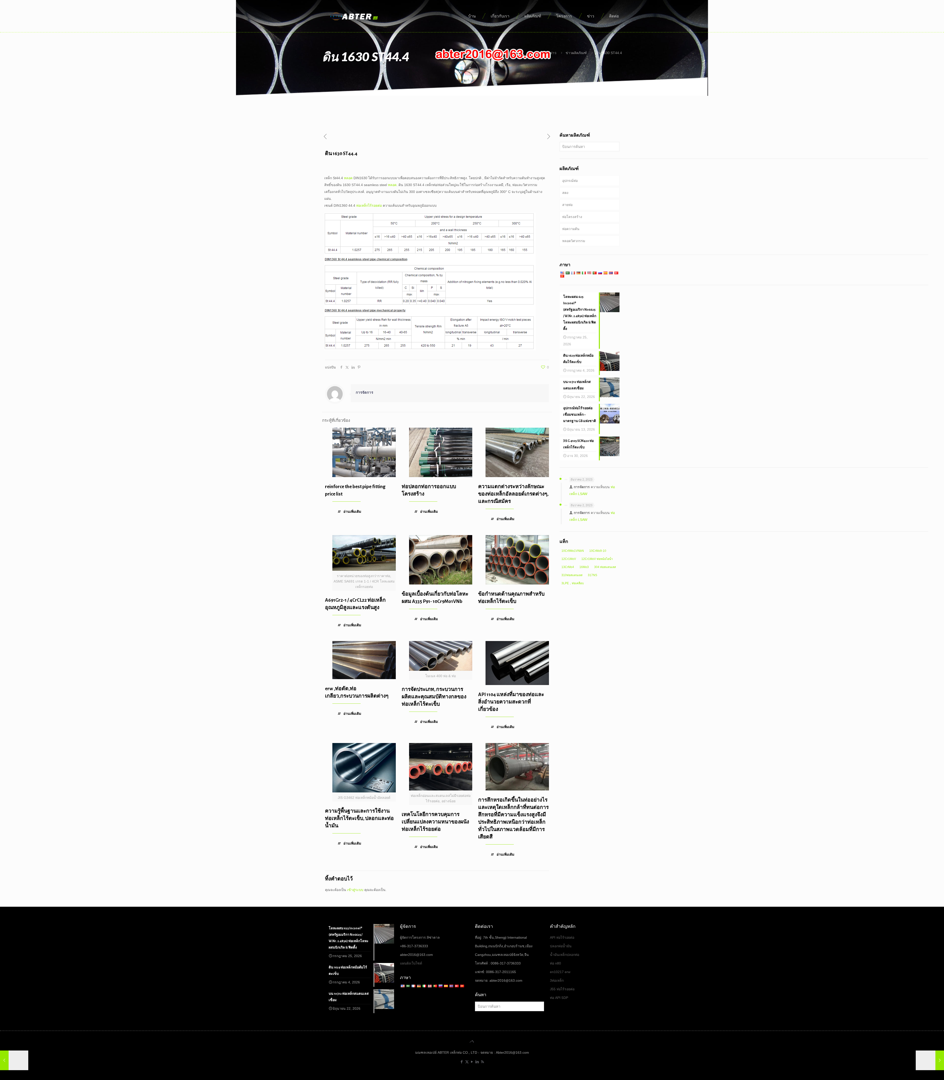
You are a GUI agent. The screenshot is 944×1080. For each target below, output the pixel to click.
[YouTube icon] (472, 1062)
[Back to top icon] (472, 1041)
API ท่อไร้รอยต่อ (562, 937)
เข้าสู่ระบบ (355, 890)
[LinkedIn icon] (477, 1062)
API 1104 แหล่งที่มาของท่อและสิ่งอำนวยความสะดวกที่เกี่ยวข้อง (511, 702)
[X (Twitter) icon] (467, 1062)
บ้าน (537, 53)
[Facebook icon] (462, 1062)
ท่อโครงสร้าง (572, 217)
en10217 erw (560, 972)
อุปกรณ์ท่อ (570, 181)
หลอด (348, 178)
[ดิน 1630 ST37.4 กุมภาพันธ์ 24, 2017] (14, 1060)
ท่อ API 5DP (559, 998)
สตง (565, 193)
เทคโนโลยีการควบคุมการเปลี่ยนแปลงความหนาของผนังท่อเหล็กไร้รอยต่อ (435, 822)
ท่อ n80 (555, 963)
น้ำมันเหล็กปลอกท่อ (564, 955)
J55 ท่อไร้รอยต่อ (562, 989)
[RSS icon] (482, 1062)
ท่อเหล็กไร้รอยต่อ (369, 205)
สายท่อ (567, 205)
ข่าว (553, 53)
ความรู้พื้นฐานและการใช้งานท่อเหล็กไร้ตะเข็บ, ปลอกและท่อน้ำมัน (359, 818)
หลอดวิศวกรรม (573, 241)
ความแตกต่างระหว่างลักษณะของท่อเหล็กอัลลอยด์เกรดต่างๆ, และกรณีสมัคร (513, 494)
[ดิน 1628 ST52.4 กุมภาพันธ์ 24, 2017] (930, 1060)
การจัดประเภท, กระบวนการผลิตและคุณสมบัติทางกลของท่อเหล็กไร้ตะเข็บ (434, 697)
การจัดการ (364, 392)
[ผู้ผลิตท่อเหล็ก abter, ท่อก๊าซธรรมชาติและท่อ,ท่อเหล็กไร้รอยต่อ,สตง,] (354, 16)
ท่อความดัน (570, 229)
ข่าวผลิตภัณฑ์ (576, 53)
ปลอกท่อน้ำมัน (561, 946)
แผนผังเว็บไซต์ (411, 963)
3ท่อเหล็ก (557, 980)
